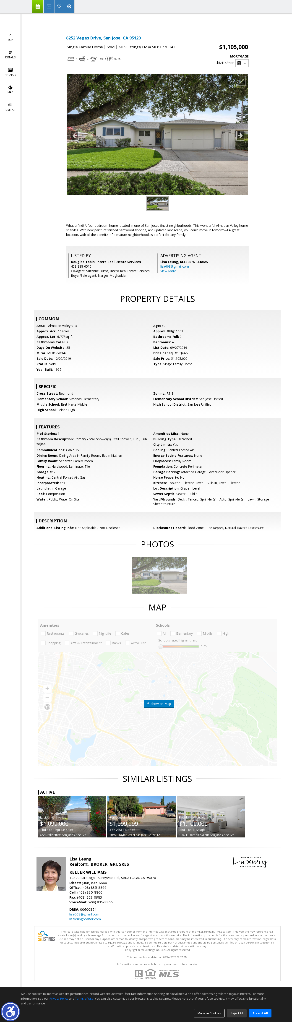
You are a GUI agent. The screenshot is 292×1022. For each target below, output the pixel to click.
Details (10, 57)
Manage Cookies (209, 1013)
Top (10, 40)
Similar (10, 110)
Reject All (237, 1013)
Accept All (260, 1013)
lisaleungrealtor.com (85, 919)
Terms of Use (84, 998)
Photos (10, 75)
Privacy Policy (59, 998)
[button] (10, 1011)
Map (10, 92)
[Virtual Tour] (70, 6)
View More (168, 271)
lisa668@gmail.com (174, 266)
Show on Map (160, 703)
